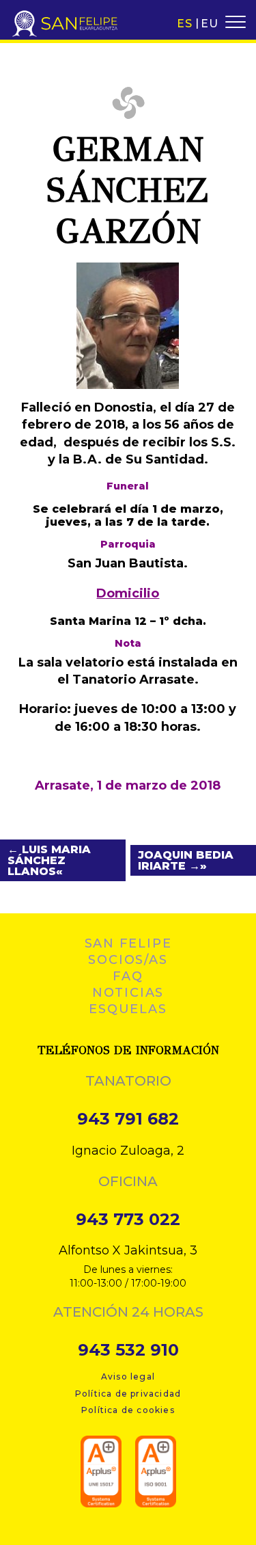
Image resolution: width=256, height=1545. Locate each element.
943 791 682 (128, 1119)
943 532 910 (128, 1350)
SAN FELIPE (128, 943)
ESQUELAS (128, 1009)
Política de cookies (128, 1410)
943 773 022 (128, 1219)
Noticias (128, 992)
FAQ (128, 976)
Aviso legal (128, 1376)
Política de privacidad (128, 1393)
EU (209, 23)
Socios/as (127, 959)
